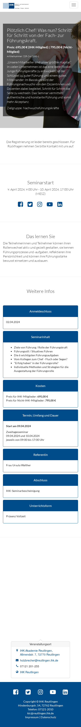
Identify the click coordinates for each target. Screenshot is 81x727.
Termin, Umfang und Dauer (40, 415)
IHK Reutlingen (29, 672)
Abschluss (40, 480)
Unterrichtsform (40, 505)
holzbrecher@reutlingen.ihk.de (39, 660)
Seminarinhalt (40, 337)
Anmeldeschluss (40, 311)
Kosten (40, 386)
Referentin (40, 454)
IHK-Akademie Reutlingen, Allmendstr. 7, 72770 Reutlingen (40, 652)
